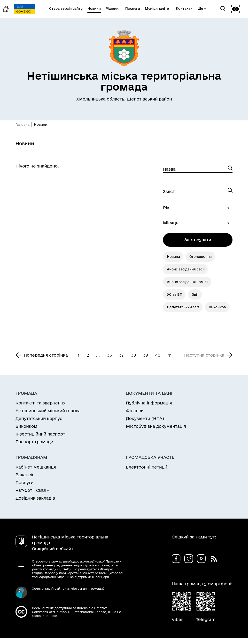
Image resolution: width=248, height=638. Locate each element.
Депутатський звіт (183, 307)
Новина (173, 257)
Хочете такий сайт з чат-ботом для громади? (68, 588)
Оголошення (200, 257)
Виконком (217, 307)
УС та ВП (174, 294)
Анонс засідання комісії (187, 282)
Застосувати (197, 239)
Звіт (195, 294)
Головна (23, 124)
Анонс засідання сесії (186, 269)
